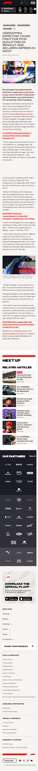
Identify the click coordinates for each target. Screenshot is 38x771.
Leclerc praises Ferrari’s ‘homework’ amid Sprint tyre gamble (24, 426)
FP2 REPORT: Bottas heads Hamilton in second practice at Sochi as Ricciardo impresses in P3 (17, 135)
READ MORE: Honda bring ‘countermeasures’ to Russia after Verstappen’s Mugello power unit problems (19, 216)
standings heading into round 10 (14, 333)
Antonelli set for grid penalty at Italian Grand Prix (24, 401)
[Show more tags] (14, 28)
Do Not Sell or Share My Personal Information (19, 697)
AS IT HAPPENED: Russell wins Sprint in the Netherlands (25, 389)
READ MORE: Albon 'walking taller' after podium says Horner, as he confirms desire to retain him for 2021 (18, 324)
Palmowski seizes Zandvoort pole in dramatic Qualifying (24, 413)
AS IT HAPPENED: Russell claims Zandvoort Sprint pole (25, 439)
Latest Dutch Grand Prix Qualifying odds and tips (24, 377)
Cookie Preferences (10, 711)
